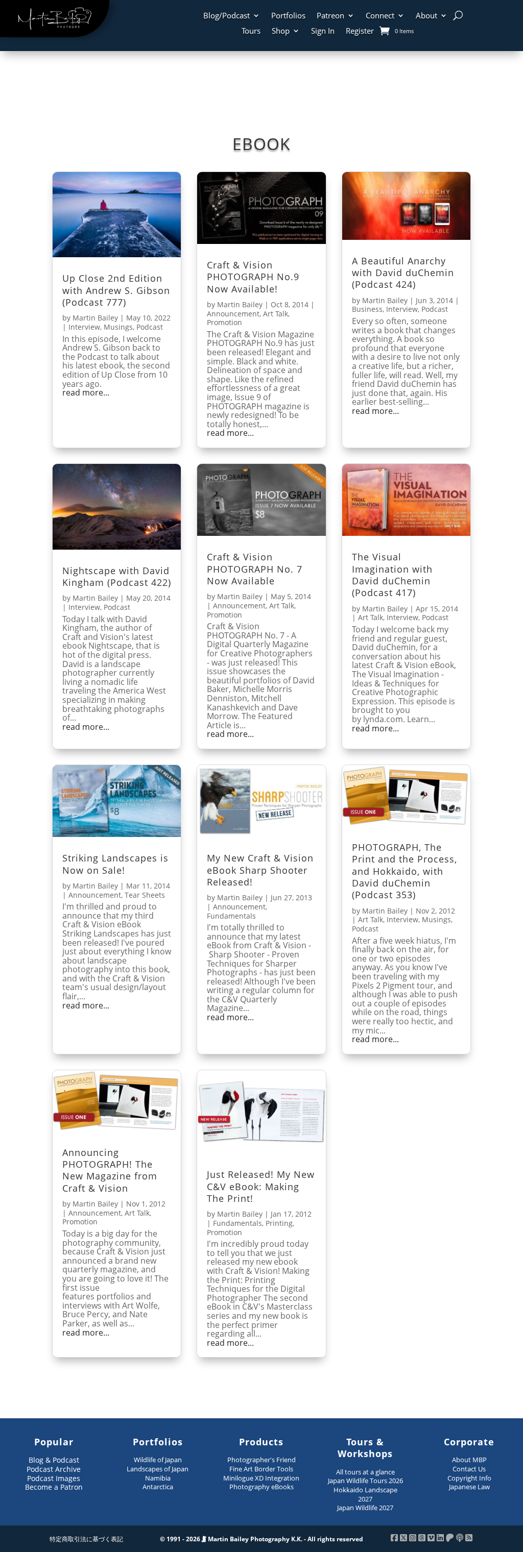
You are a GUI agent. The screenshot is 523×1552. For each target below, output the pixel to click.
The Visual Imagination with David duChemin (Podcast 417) (392, 575)
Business (367, 309)
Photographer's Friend (261, 1459)
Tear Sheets (145, 895)
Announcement (233, 313)
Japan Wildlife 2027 (365, 1507)
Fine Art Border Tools (261, 1468)
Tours (251, 31)
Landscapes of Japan (157, 1468)
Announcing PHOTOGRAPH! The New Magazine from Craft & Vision (109, 1170)
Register (360, 31)
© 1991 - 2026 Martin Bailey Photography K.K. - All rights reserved (261, 1539)
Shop (281, 31)
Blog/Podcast (226, 16)
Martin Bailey (95, 318)
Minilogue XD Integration (261, 1478)
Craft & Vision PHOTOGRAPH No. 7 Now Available (254, 569)
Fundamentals (231, 916)
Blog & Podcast (54, 1460)
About (426, 16)
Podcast (149, 327)
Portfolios (288, 16)
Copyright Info (469, 1478)
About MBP (469, 1459)
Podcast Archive (54, 1469)
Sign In (323, 31)
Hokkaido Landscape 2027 (365, 1494)
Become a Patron (54, 1487)
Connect (380, 16)
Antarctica (157, 1486)
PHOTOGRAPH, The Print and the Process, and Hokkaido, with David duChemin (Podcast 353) (404, 871)
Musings (118, 327)
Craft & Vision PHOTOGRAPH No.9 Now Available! (253, 277)
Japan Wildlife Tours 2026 (365, 1480)
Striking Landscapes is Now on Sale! (115, 864)
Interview (84, 327)
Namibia (158, 1478)
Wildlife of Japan (158, 1459)
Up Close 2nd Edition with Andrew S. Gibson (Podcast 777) (116, 290)
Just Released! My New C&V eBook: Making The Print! (261, 1186)
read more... (85, 393)
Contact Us (469, 1468)
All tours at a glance (365, 1471)
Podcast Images (53, 1478)
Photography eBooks (261, 1486)
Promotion (224, 322)
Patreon (330, 16)
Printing (279, 1223)
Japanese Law (469, 1486)
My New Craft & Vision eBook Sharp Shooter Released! (260, 870)
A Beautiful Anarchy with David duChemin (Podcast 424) (403, 273)
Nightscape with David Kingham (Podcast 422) (116, 576)
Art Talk (275, 313)
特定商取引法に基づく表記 (86, 1539)
